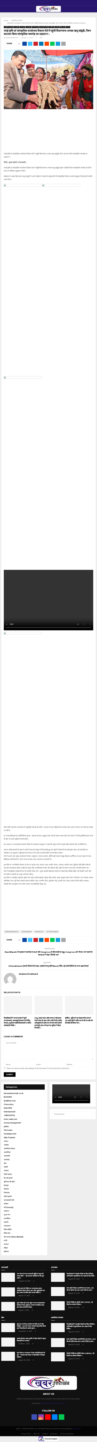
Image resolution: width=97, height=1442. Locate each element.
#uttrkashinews (52, 931)
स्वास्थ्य (68, 27)
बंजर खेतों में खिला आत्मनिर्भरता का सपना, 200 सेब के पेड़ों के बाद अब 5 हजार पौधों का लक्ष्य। (80, 1289)
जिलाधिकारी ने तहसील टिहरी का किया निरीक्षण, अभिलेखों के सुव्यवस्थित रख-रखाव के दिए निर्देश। (81, 1275)
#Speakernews (26, 931)
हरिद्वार (6, 1248)
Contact (45, 1434)
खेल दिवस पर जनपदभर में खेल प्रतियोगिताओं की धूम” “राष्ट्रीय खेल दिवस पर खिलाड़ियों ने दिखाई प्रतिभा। (31, 1355)
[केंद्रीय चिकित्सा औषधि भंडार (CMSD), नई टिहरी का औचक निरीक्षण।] (58, 1305)
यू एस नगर (7, 1215)
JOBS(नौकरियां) (9, 1115)
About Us (36, 1434)
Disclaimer (54, 1434)
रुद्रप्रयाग (7, 1226)
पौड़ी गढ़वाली (8, 1196)
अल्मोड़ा (6, 1145)
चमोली (6, 1167)
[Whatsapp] (61, 1417)
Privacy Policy (26, 1434)
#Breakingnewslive (11, 931)
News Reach (76, 1429)
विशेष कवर (62, 27)
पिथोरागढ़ (7, 1193)
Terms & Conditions (67, 1434)
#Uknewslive (39, 931)
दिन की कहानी (35, 27)
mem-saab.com (10, 1119)
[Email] (54, 1417)
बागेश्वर (6, 1204)
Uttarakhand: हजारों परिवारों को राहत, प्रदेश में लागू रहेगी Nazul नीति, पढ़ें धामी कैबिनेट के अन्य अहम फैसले (49, 966)
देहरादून (6, 1185)
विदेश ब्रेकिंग (8, 1229)
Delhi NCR (8, 1108)
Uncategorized (10, 1134)
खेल (5, 1163)
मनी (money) (8, 1207)
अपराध (6, 1141)
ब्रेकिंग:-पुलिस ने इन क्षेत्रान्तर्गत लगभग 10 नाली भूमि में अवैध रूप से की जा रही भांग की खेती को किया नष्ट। (79, 1020)
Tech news (8, 1130)
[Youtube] (48, 1417)
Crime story (9, 1104)
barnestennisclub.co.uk (13, 1093)
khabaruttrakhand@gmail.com (53, 1403)
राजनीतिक (51, 27)
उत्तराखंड (28, 27)
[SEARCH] (90, 1114)
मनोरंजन (6, 1211)
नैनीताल (6, 1189)
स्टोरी (5, 1240)
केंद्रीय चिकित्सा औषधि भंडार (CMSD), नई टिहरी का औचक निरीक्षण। (80, 1303)
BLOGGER (8, 1097)
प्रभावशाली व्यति (43, 27)
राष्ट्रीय (56, 27)
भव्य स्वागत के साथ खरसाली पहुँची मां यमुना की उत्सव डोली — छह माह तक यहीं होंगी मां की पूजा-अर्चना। (31, 1276)
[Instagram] (41, 1417)
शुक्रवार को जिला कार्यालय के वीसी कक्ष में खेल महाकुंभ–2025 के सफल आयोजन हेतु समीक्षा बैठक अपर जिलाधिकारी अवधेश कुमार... (31, 1326)
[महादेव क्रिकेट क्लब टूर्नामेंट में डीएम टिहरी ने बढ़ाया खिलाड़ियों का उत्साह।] (8, 1342)
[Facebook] (34, 1417)
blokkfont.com (10, 1101)
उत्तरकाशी (22, 27)
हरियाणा (6, 1251)
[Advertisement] (48, 132)
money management (12, 1123)
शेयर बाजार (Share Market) (13, 1237)
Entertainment (9, 1112)
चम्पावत (6, 1171)
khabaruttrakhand (12, 38)
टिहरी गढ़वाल (8, 1174)
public (6, 1126)
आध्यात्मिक (16, 27)
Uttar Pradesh (9, 1138)
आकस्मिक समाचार (8, 27)
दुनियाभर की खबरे (9, 1182)
